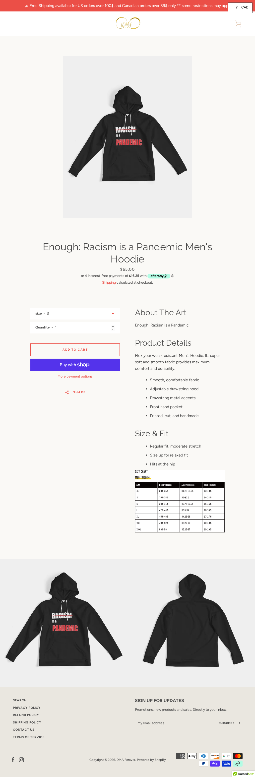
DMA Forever (126, 760)
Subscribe (227, 723)
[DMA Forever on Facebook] (12, 759)
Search (20, 700)
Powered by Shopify (151, 760)
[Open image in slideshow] (127, 137)
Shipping (109, 282)
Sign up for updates (159, 700)
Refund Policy (26, 715)
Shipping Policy (27, 722)
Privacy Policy (27, 708)
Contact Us (23, 729)
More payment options (75, 376)
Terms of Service (29, 737)
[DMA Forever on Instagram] (21, 759)
